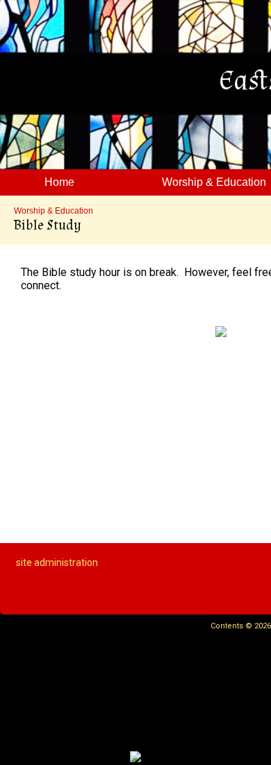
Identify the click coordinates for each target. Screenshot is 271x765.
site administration (57, 562)
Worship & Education (53, 211)
